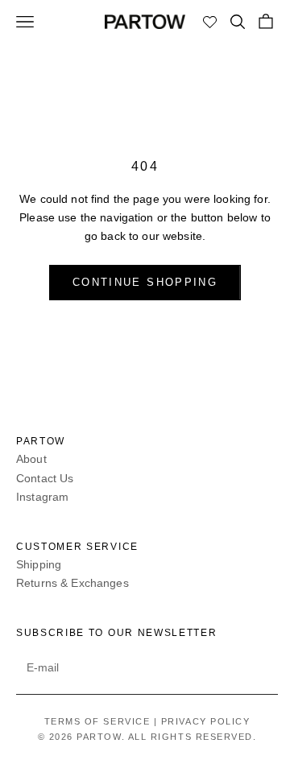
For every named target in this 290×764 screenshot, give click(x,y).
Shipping (38, 564)
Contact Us (44, 478)
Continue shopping (145, 282)
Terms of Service (97, 721)
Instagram (42, 496)
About (31, 458)
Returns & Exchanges (72, 582)
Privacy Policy (206, 721)
